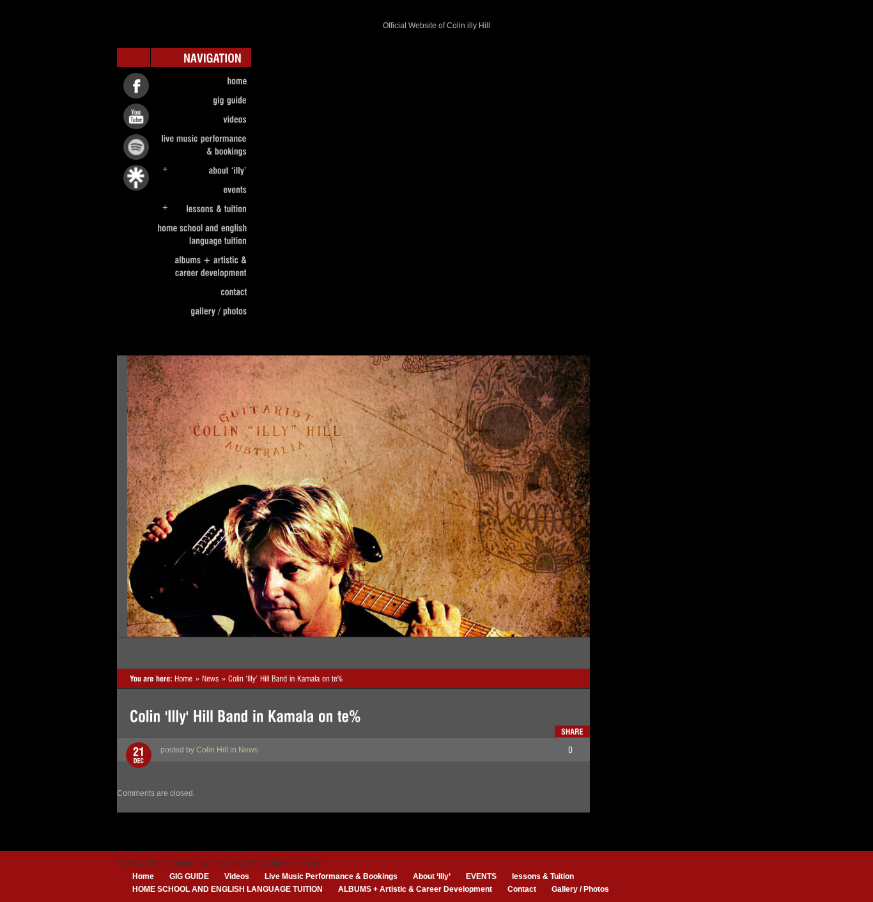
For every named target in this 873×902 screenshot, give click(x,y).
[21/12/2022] (138, 755)
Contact (521, 889)
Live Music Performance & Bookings (331, 876)
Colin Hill (212, 749)
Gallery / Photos (580, 889)
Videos (236, 876)
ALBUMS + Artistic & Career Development (415, 889)
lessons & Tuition (543, 876)
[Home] (183, 678)
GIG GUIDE (189, 876)
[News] (210, 678)
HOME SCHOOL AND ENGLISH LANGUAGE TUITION (227, 889)
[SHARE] (572, 731)
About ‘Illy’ (432, 876)
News (248, 749)
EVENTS (481, 876)
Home (143, 876)
